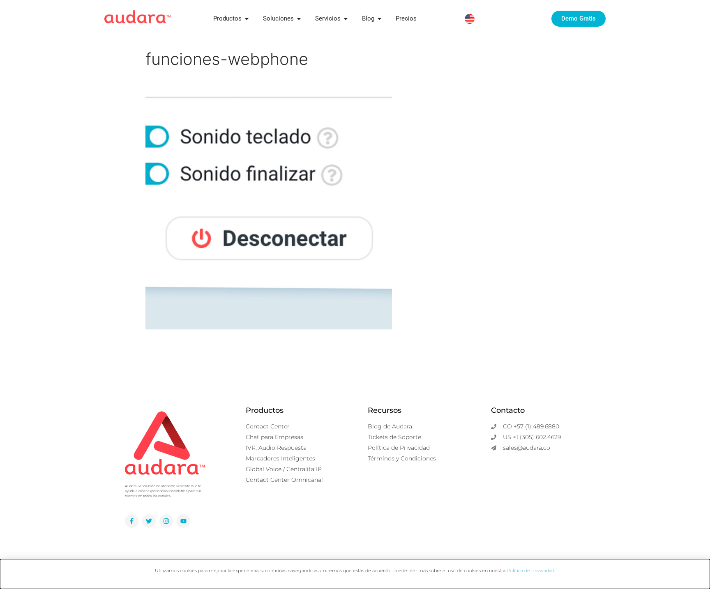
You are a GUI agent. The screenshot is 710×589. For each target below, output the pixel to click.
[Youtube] (183, 521)
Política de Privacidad (530, 570)
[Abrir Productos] (247, 18)
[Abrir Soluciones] (299, 18)
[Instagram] (166, 521)
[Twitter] (149, 521)
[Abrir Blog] (379, 18)
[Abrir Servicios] (346, 18)
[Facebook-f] (131, 521)
